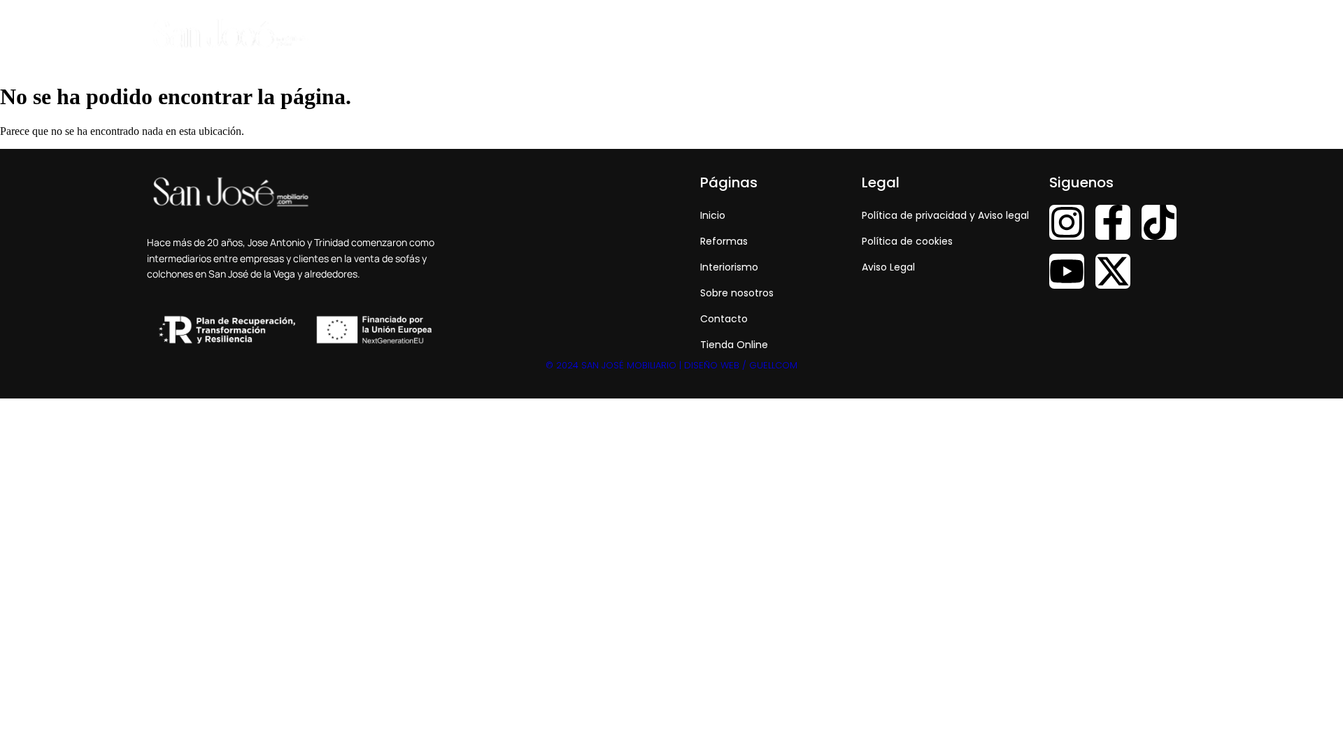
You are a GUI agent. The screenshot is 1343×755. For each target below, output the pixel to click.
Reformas (785, 34)
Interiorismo (862, 34)
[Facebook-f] (1112, 222)
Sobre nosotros (952, 34)
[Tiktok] (1159, 222)
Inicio (724, 34)
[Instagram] (1066, 222)
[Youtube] (1066, 271)
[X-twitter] (1112, 271)
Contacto (1037, 34)
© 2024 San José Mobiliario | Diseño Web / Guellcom (671, 365)
